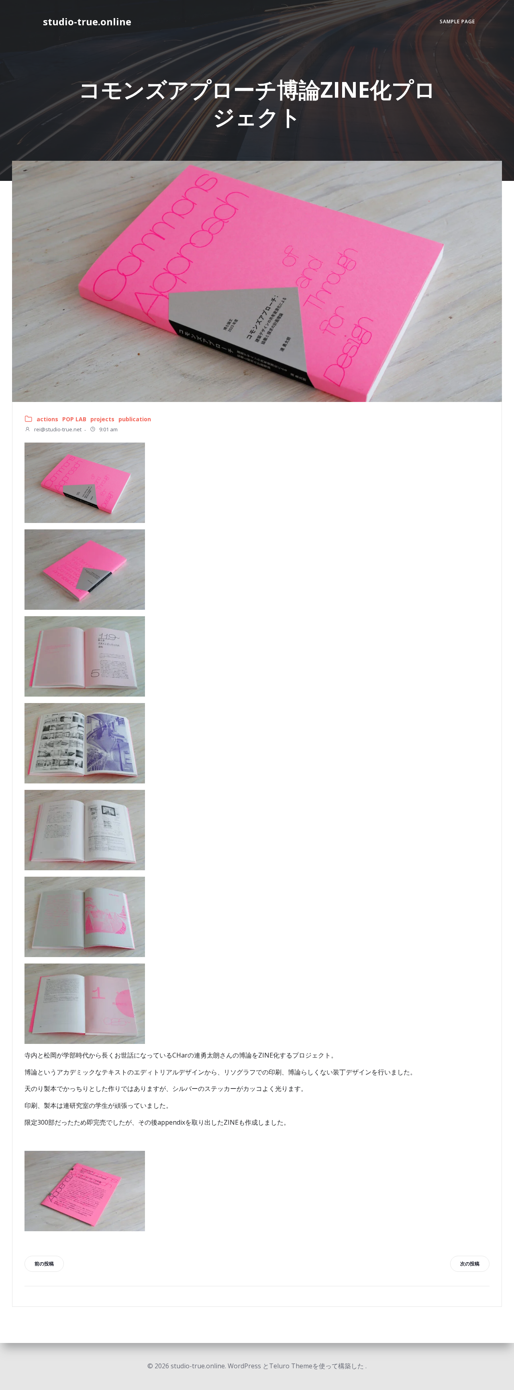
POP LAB (74, 419)
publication (134, 419)
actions (47, 419)
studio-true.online (87, 21)
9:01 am (108, 429)
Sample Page (457, 21)
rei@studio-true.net (57, 429)
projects (102, 419)
